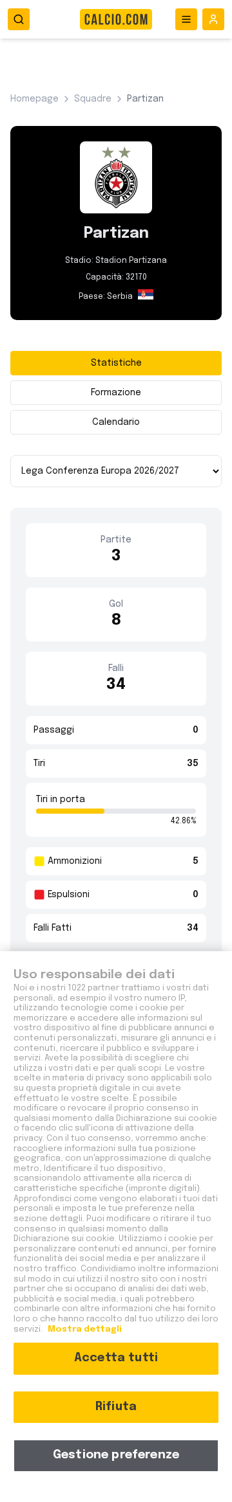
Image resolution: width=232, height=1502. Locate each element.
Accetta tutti (116, 1358)
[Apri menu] (186, 19)
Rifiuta (116, 1407)
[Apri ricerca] (19, 19)
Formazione (116, 392)
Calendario (116, 422)
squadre (92, 98)
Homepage (34, 98)
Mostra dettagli (84, 1329)
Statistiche (116, 363)
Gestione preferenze (116, 1455)
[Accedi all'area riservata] (213, 19)
